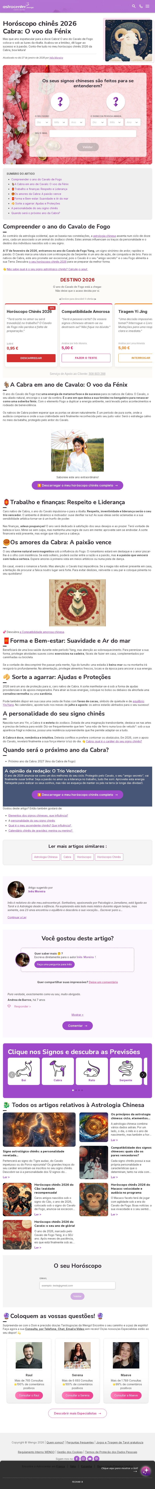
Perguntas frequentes (80, 1442)
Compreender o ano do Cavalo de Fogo (36, 179)
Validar (88, 147)
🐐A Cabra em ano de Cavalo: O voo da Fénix (40, 184)
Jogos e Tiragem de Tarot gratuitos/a (119, 1442)
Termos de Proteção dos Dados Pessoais (111, 1452)
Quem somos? (55, 1442)
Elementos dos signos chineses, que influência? (38, 815)
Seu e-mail (41, 133)
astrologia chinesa (104, 235)
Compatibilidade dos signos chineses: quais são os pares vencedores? (131, 1152)
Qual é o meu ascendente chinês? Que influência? (40, 825)
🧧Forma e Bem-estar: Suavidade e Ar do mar (39, 198)
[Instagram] (83, 1459)
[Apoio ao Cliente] (141, 6)
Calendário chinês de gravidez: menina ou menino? (41, 830)
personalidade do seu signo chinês (33, 820)
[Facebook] (77, 1459)
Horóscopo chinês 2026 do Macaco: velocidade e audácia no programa (130, 1189)
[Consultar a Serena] (77, 1369)
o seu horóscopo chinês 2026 (48, 261)
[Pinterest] (96, 1459)
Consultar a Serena (77, 1395)
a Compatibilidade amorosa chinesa (42, 632)
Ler (5, 1177)
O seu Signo (42, 116)
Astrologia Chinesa (45, 856)
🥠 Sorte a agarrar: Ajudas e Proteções (35, 203)
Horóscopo (84, 856)
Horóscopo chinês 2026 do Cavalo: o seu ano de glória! (54, 1224)
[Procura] (133, 6)
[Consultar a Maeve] (126, 1369)
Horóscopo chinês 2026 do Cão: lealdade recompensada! (54, 1189)
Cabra (67, 856)
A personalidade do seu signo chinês (34, 208)
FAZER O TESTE (86, 357)
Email (43, 1278)
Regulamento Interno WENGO (36, 1452)
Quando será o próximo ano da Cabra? (35, 213)
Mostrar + (78, 1014)
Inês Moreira (56, 57)
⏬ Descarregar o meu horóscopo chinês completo (75, 485)
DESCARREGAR (31, 358)
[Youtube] (90, 1459)
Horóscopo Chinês (109, 856)
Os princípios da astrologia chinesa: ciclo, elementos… (130, 1116)
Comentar (75, 1026)
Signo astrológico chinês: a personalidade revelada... (33, 1153)
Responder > (22, 1006)
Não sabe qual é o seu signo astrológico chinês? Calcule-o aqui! (47, 269)
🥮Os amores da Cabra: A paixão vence (36, 193)
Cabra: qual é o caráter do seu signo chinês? (114, 741)
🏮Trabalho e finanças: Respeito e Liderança (39, 189)
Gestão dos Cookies (70, 1452)
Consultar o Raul (29, 1395)
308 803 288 (97, 373)
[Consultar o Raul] (29, 1369)
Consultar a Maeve (126, 1395)
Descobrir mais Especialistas (75, 1413)
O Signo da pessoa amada (106, 116)
